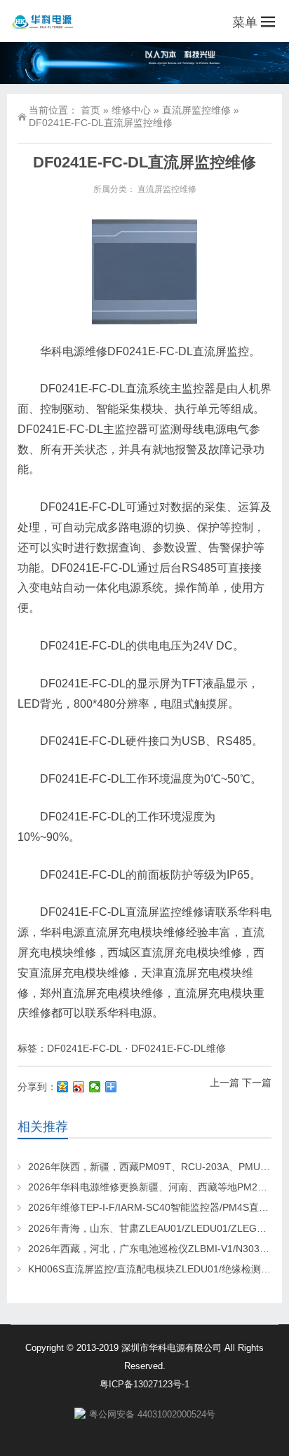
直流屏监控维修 (196, 110)
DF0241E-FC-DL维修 (178, 1048)
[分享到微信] (95, 1086)
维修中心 (131, 110)
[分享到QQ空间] (63, 1086)
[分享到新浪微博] (79, 1086)
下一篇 (256, 1082)
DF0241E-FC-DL (84, 1048)
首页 (90, 110)
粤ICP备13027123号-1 (144, 1384)
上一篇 (224, 1082)
